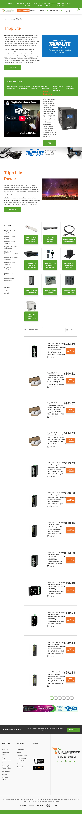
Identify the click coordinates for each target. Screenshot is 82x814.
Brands (19, 752)
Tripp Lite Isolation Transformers (9, 279)
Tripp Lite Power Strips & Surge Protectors (11, 232)
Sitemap (66, 799)
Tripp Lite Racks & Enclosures (9, 263)
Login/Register (21, 749)
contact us (26, 5)
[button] (39, 751)
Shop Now (12, 209)
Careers (4, 774)
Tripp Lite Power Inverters (9, 269)
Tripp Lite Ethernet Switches (9, 237)
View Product (70, 350)
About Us (41, 5)
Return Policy (21, 764)
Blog (3, 758)
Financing (49, 5)
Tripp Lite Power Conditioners (9, 274)
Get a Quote (34, 10)
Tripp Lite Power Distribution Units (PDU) (11, 253)
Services (43, 10)
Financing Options (22, 755)
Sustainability (6, 771)
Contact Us (20, 767)
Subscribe (73, 729)
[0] (76, 11)
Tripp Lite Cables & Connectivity (9, 242)
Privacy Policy (27, 801)
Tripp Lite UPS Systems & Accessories (11, 248)
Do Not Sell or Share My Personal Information (46, 801)
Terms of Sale (74, 799)
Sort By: (26, 329)
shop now (12, 67)
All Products (23, 10)
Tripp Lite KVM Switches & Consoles (11, 258)
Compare (52, 357)
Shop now (49, 143)
